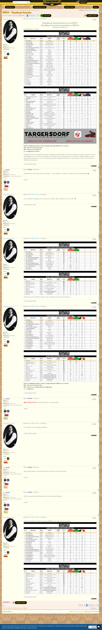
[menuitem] (82, 2)
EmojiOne (60, 619)
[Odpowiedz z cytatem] (93, 19)
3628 (8, 173)
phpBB (36, 615)
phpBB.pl (73, 615)
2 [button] (88, 605)
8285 (8, 46)
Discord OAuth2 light (47, 616)
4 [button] (32, 15)
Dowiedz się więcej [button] (32, 627)
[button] (25, 16)
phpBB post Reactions (44, 619)
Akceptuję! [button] (94, 627)
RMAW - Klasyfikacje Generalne (17, 12)
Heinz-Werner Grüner (91, 10)
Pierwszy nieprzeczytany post (10, 15)
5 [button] (34, 15)
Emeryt (8, 170)
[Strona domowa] (52, 2)
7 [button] (37, 15)
